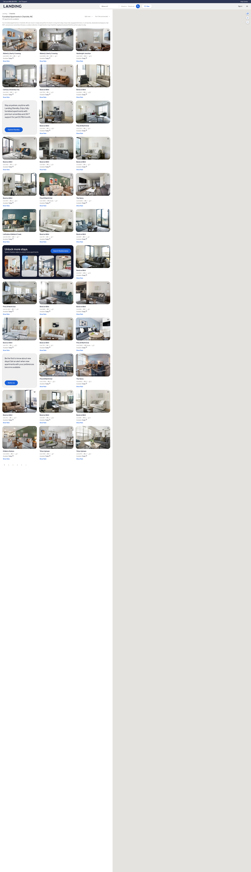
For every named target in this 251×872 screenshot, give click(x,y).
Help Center (244, 1)
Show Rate (6, 61)
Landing (4, 13)
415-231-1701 (13, 1)
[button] (128, 6)
